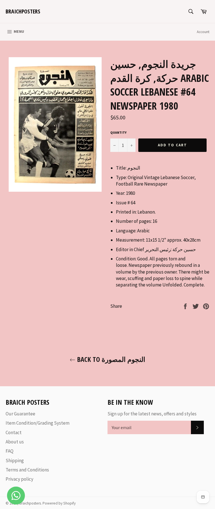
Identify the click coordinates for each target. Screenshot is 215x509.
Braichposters (23, 11)
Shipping (15, 460)
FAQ (9, 451)
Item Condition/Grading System (37, 423)
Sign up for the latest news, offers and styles (152, 414)
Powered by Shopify (59, 503)
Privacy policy (19, 479)
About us (15, 442)
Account (203, 31)
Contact (14, 432)
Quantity (118, 132)
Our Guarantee (20, 414)
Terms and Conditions (27, 470)
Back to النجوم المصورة (110, 359)
